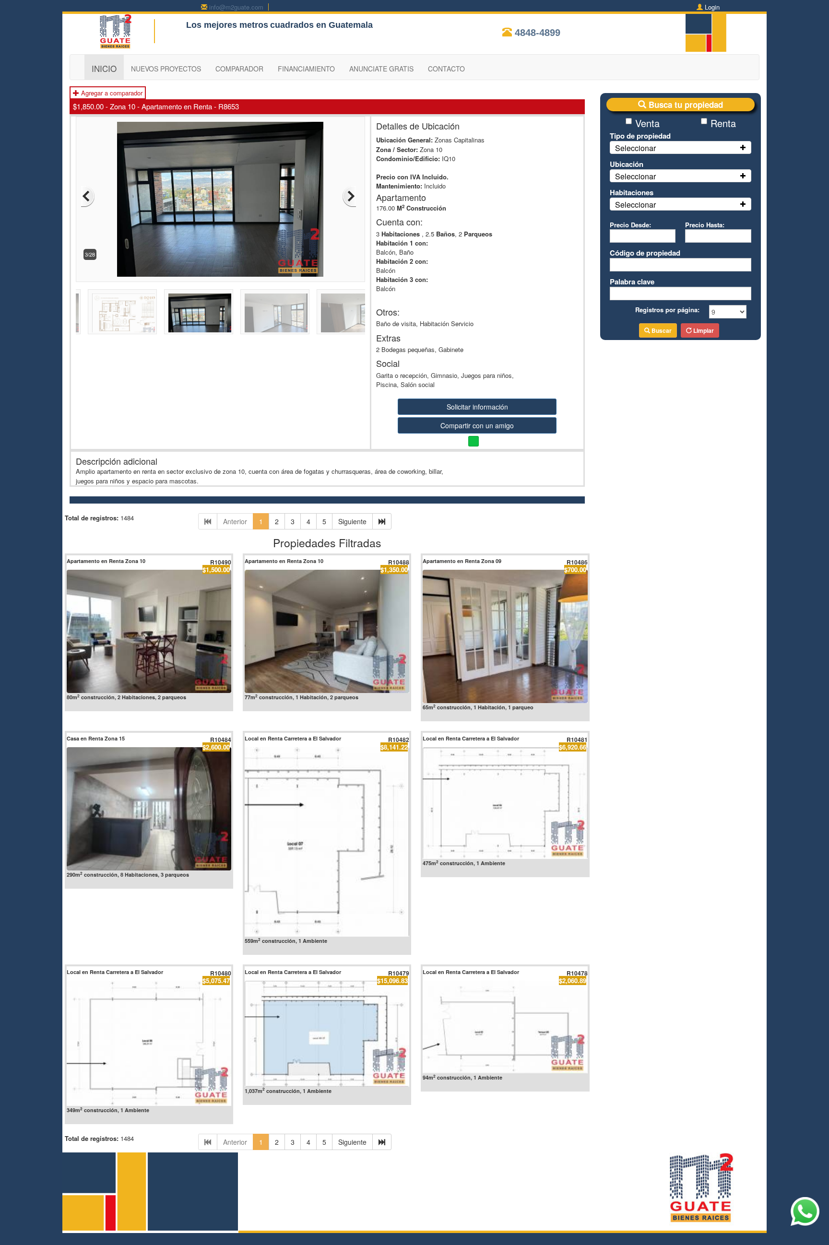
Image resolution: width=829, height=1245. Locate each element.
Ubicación (626, 164)
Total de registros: (91, 517)
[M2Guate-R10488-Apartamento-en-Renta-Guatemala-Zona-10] (327, 631)
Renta (723, 123)
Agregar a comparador (110, 92)
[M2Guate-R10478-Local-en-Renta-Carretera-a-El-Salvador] (505, 1027)
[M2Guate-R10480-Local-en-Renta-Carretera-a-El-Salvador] (149, 1043)
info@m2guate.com (236, 7)
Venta (647, 123)
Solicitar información (477, 406)
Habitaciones (631, 192)
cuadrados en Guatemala (321, 25)
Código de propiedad (645, 252)
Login (712, 7)
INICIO (104, 68)
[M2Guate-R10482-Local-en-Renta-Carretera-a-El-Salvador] (327, 842)
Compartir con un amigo (477, 425)
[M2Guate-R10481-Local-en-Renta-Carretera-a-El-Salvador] (505, 803)
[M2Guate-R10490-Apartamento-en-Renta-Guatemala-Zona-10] (149, 631)
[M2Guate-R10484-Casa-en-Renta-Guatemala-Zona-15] (149, 808)
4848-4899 (537, 32)
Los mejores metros (227, 25)
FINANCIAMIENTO (306, 68)
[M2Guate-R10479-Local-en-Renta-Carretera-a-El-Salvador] (327, 1034)
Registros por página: (667, 309)
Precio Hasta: (704, 224)
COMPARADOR (239, 68)
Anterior (235, 521)
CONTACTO (446, 68)
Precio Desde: (630, 224)
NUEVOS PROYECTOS (166, 68)
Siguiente (352, 521)
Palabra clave (632, 281)
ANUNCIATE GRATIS (381, 68)
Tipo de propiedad (640, 135)
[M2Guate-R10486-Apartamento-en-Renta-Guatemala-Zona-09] (505, 636)
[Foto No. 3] (220, 198)
